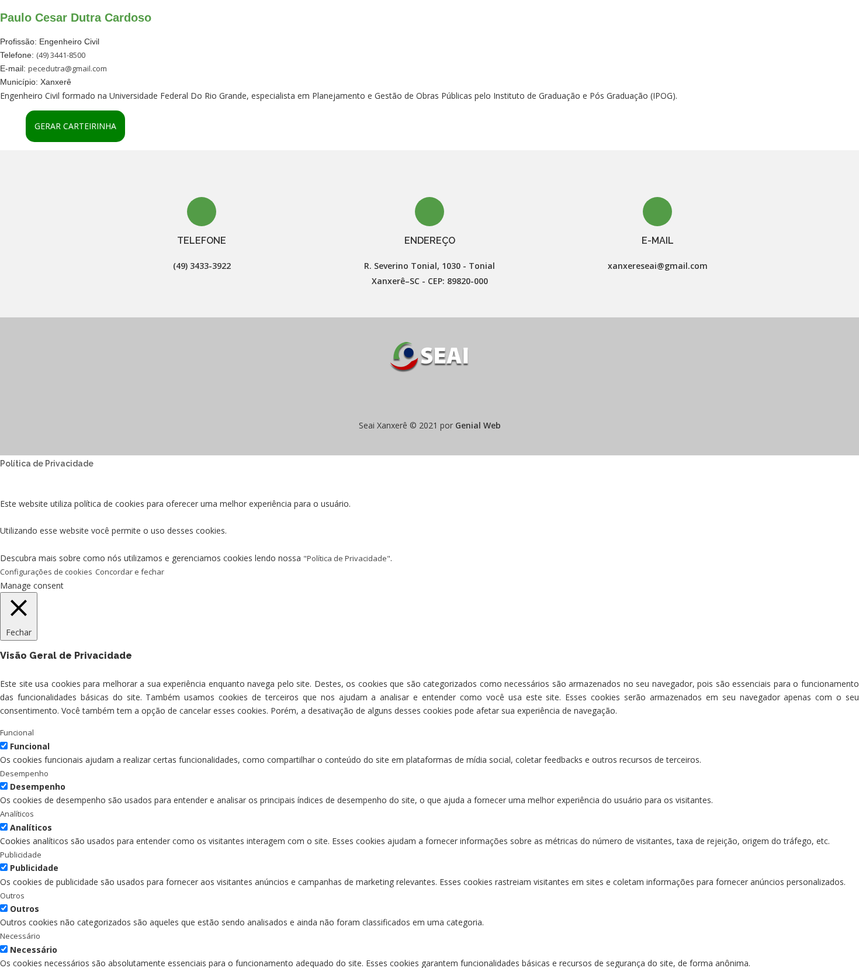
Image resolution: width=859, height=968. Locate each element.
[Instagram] (440, 396)
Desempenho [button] (24, 773)
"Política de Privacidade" (346, 558)
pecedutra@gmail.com (67, 68)
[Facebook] (419, 396)
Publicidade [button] (20, 854)
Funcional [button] (17, 732)
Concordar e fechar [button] (129, 571)
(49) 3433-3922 (202, 265)
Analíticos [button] (17, 813)
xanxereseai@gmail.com (658, 265)
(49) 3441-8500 (60, 55)
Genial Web (478, 425)
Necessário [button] (20, 936)
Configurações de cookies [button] (46, 571)
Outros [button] (12, 895)
